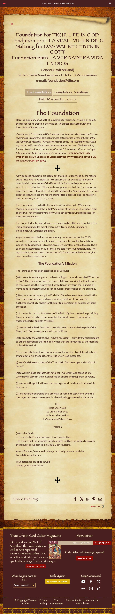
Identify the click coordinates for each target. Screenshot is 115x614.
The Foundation (39, 92)
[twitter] (98, 581)
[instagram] (91, 588)
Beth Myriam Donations (57, 99)
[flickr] (83, 588)
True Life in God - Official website (57, 3)
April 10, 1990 (37, 160)
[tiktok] (98, 588)
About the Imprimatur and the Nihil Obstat (83, 602)
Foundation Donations (71, 92)
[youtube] (83, 581)
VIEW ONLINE (35, 566)
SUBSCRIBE (85, 558)
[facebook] (91, 581)
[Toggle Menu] (110, 3)
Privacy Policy (43, 602)
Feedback (95, 506)
